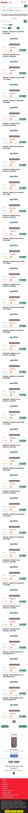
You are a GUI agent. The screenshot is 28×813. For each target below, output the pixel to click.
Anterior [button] (11, 761)
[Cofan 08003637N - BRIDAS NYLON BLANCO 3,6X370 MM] (14, 176)
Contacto (4, 782)
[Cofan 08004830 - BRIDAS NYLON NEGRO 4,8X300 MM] (14, 383)
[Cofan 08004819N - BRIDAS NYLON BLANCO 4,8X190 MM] (14, 222)
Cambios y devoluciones (7, 797)
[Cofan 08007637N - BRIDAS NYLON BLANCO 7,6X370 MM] (14, 636)
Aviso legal (4, 788)
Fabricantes (5, 786)
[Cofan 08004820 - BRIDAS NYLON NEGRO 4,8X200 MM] (14, 245)
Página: (4, 28)
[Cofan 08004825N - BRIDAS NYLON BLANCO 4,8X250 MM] (14, 291)
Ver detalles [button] (14, 756)
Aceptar (7, 811)
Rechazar (13, 811)
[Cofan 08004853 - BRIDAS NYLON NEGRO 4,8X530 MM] (14, 544)
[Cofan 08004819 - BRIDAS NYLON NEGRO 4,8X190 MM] (14, 199)
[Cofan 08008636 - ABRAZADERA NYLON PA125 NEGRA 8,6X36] (14, 705)
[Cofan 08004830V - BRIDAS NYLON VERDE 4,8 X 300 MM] (14, 429)
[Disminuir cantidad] (11, 50)
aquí (18, 804)
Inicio (3, 10)
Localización (5, 784)
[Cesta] (22, 2)
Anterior (5, 726)
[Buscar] (25, 6)
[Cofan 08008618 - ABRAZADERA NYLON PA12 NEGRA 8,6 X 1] (14, 659)
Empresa (4, 779)
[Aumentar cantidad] (20, 50)
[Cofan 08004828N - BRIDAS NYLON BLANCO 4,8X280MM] (14, 360)
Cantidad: (5, 50)
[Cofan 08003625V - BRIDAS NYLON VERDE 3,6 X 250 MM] (14, 84)
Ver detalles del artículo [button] (14, 44)
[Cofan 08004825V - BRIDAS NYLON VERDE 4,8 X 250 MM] (14, 314)
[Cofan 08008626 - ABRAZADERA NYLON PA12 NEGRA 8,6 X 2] (14, 682)
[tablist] (14, 749)
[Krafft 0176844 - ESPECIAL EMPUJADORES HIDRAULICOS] (14, 742)
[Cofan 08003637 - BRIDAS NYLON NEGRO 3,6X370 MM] (14, 153)
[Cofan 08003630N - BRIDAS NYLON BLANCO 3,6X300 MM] (14, 130)
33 (17, 721)
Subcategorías (10, 10)
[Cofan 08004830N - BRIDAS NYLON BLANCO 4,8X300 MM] (14, 406)
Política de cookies (6, 792)
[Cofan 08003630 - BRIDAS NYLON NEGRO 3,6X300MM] (14, 107)
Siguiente (23, 726)
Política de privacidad (7, 790)
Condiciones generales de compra (10, 795)
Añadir (24, 50)
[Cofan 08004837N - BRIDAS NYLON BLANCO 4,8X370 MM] (14, 452)
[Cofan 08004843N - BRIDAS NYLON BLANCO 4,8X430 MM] (14, 498)
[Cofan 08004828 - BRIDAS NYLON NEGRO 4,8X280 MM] (14, 337)
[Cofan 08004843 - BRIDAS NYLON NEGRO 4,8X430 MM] (14, 475)
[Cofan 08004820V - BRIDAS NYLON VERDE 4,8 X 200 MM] (14, 268)
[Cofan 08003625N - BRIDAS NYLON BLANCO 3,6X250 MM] (14, 61)
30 (7, 721)
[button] (9, 28)
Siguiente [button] (17, 761)
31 (10, 721)
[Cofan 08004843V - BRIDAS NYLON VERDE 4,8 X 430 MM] (14, 521)
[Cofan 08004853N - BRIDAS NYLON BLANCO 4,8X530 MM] (14, 567)
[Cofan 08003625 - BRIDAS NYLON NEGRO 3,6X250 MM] (14, 38)
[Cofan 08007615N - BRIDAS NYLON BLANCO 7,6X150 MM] (14, 613)
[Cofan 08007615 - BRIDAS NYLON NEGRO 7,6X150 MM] (14, 590)
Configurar (20, 811)
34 (20, 721)
